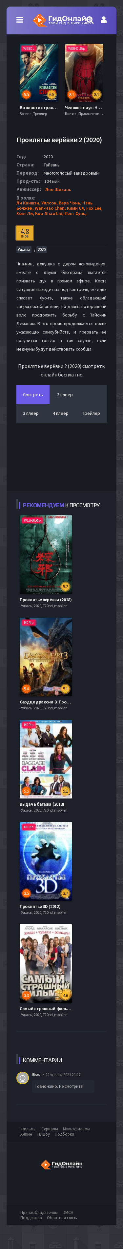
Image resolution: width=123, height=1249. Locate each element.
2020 (42, 249)
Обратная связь (62, 1217)
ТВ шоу (43, 1134)
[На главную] (61, 20)
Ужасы (24, 249)
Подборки (64, 1134)
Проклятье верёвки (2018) (46, 600)
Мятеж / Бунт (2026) (95, 107)
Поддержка (31, 1217)
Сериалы (49, 1129)
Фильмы (28, 1129)
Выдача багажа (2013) (42, 804)
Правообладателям (39, 1212)
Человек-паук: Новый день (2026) (63, 107)
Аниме (26, 1134)
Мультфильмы (76, 1129)
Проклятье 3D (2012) (40, 906)
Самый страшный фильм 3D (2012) (54, 1008)
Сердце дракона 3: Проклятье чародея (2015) (66, 702)
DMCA (68, 1212)
